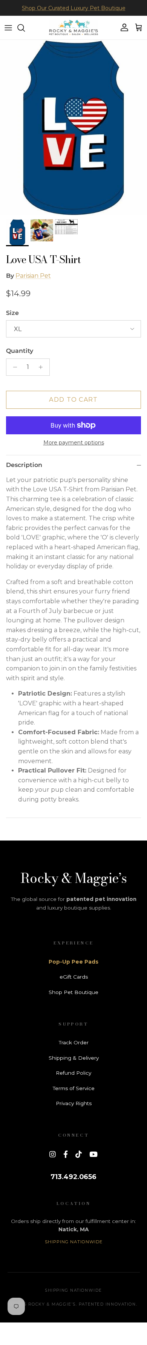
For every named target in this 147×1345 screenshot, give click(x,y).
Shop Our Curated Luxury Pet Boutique (74, 8)
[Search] (25, 28)
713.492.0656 (73, 1177)
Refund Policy (73, 1073)
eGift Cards (74, 977)
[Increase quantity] (42, 367)
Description (24, 464)
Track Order (74, 1042)
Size (12, 312)
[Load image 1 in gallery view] (73, 127)
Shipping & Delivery (74, 1058)
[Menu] (8, 28)
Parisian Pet (33, 275)
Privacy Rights (74, 1103)
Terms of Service (74, 1088)
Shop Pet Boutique (73, 992)
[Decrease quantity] (13, 367)
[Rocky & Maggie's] (73, 28)
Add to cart (73, 399)
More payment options (73, 443)
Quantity (19, 350)
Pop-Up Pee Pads (73, 962)
